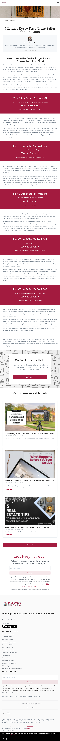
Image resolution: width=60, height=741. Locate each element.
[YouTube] (11, 619)
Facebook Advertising (8, 650)
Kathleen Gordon (19, 529)
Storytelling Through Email (9, 652)
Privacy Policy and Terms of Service (11, 693)
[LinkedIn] (8, 619)
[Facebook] (2, 619)
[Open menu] (58, 3)
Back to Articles (10, 20)
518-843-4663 (29, 728)
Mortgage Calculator (8, 660)
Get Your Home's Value (8, 658)
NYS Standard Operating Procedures (12, 668)
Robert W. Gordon (19, 435)
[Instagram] (14, 619)
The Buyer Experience (8, 639)
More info (13, 734)
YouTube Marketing (7, 644)
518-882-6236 (30, 726)
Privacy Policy (30, 707)
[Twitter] (5, 619)
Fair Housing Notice (7, 666)
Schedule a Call (6, 655)
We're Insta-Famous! (7, 647)
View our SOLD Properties (9, 663)
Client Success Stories (8, 634)
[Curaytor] (9, 628)
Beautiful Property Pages (9, 642)
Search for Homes (7, 636)
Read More (8, 442)
